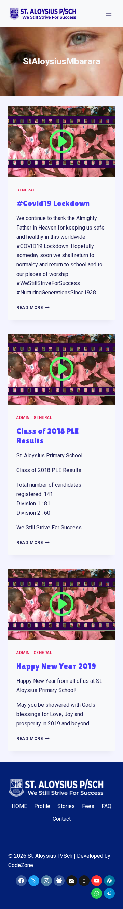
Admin (23, 417)
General (25, 190)
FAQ (106, 806)
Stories (66, 806)
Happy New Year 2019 (56, 666)
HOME (19, 806)
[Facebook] (21, 880)
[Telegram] (109, 893)
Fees (88, 806)
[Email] (71, 880)
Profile (42, 806)
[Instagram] (46, 880)
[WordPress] (109, 880)
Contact (62, 819)
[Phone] (84, 880)
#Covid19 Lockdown (53, 203)
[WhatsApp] (96, 893)
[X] (33, 880)
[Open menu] (108, 13)
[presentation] (61, 141)
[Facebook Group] (59, 880)
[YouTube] (96, 880)
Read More (33, 307)
